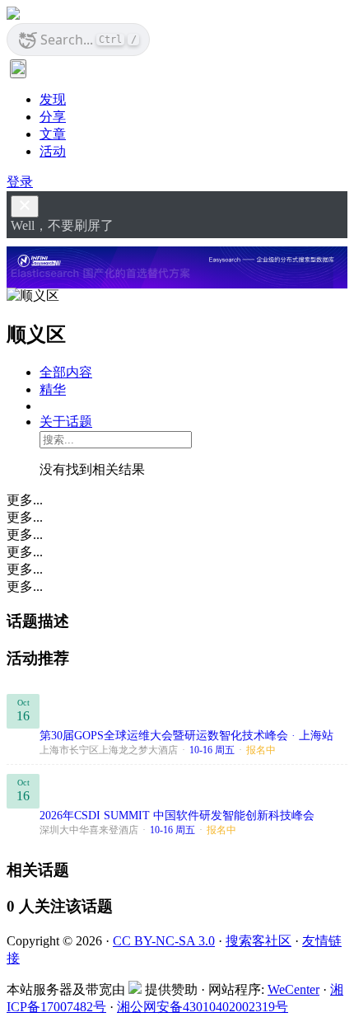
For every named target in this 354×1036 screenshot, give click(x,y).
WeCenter (293, 989)
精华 (53, 389)
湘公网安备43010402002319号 (202, 1007)
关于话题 (66, 422)
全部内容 (66, 372)
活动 (53, 151)
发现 (53, 99)
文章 (53, 134)
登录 (20, 182)
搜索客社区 (258, 941)
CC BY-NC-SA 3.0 (164, 941)
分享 (53, 117)
